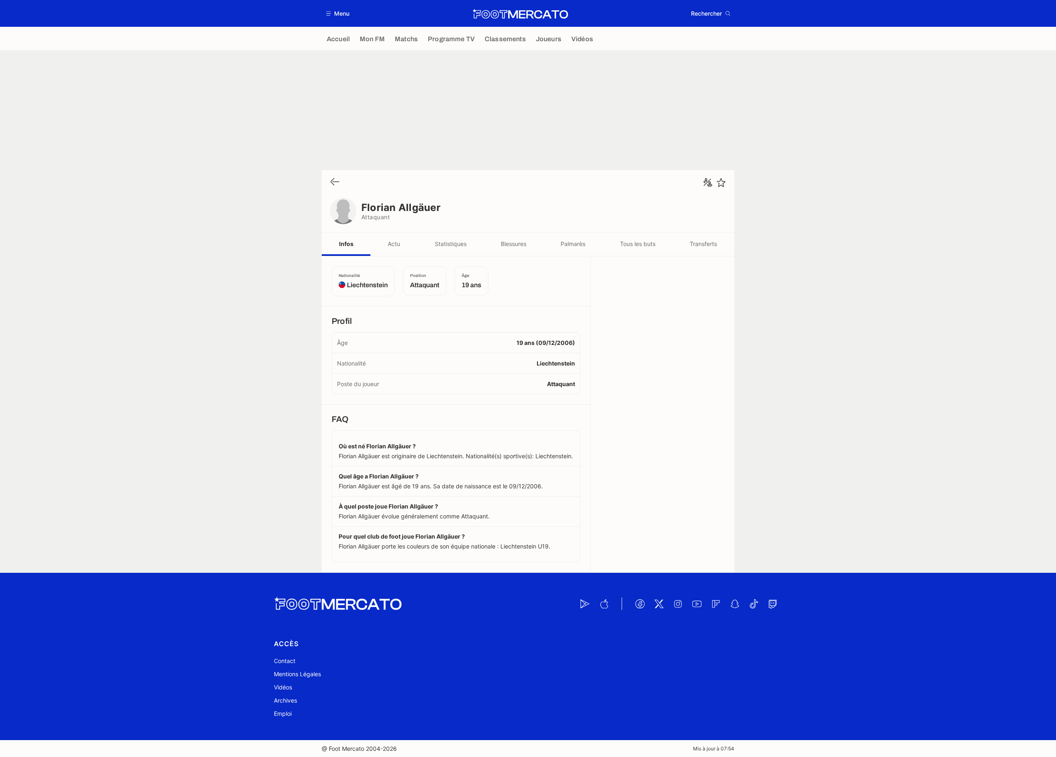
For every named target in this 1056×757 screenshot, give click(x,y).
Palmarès (573, 243)
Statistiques (451, 243)
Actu (394, 243)
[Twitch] (772, 604)
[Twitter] (659, 604)
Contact (284, 660)
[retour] (335, 182)
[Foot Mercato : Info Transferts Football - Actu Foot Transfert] (520, 14)
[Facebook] (640, 604)
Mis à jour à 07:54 (713, 748)
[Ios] (604, 604)
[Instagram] (678, 604)
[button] (338, 13)
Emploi (283, 713)
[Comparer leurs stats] (708, 182)
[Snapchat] (734, 604)
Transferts (703, 243)
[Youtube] (697, 604)
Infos (346, 243)
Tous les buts (637, 243)
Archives (285, 700)
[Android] (585, 604)
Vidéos (283, 687)
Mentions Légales (297, 673)
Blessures (513, 243)
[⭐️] (721, 182)
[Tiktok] (753, 604)
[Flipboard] (716, 604)
